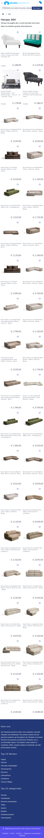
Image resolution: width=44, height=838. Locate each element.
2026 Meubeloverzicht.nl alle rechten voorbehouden (23, 829)
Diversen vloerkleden (9, 801)
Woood (4, 762)
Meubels (5, 833)
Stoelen (4, 795)
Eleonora (4, 772)
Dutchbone (5, 778)
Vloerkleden (5, 798)
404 (9, 14)
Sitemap (22, 836)
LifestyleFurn (6, 775)
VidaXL (4, 759)
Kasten (4, 808)
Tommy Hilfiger (7, 782)
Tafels (3, 805)
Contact (18, 833)
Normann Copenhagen (9, 765)
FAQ (12, 833)
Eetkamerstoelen (7, 814)
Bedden (4, 811)
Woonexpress (6, 769)
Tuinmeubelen (6, 818)
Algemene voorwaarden (32, 833)
